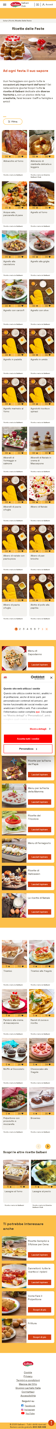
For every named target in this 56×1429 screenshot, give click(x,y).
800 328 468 (39, 1427)
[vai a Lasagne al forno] (16, 1172)
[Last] (46, 629)
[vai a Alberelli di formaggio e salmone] (14, 439)
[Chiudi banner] (51, 677)
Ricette (12, 21)
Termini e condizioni (28, 1380)
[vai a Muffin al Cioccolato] (14, 1050)
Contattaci (28, 1391)
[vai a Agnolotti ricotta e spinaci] (41, 390)
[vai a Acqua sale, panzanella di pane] (14, 193)
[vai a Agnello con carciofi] (14, 291)
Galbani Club (25, 4)
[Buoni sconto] (38, 4)
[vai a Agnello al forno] (41, 193)
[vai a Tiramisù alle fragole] (41, 952)
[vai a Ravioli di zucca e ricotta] (41, 1001)
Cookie (28, 1372)
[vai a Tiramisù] (14, 952)
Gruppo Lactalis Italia (28, 1388)
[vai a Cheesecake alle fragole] (41, 1050)
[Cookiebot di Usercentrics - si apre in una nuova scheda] (32, 678)
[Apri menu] (4, 4)
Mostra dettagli (38, 729)
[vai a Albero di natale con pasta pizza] (14, 537)
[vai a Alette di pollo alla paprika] (41, 586)
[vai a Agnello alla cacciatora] (14, 242)
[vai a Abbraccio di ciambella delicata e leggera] (41, 142)
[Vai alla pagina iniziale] (28, 1364)
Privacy (28, 1376)
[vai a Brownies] (41, 1099)
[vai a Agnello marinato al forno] (14, 390)
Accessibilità (28, 1395)
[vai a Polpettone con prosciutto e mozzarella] (14, 1099)
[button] (48, 1146)
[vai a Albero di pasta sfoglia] (14, 586)
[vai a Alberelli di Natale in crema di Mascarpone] (41, 439)
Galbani (6, 21)
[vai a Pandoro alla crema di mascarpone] (14, 1001)
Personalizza (26, 748)
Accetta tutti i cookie (28, 738)
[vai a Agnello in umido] (41, 340)
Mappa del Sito (28, 1384)
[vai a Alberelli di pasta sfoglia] (14, 488)
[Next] (42, 629)
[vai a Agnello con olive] (41, 291)
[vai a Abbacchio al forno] (14, 142)
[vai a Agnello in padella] (14, 340)
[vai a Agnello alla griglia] (41, 242)
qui (38, 711)
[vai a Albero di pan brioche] (41, 537)
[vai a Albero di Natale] (41, 488)
